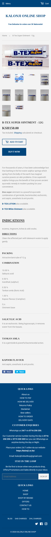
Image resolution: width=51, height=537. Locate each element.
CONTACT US (25, 505)
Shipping (18, 133)
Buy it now (14, 152)
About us (25, 394)
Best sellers (25, 413)
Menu (8, 3)
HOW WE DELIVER (26, 402)
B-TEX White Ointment (12, 209)
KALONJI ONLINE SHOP (25, 16)
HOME (25, 490)
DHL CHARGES (35, 519)
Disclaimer (25, 409)
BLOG (10, 519)
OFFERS (25, 502)
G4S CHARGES (21, 519)
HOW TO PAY (25, 398)
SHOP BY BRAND (25, 498)
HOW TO (25, 509)
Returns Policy (25, 405)
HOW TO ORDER (25, 416)
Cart (47, 3)
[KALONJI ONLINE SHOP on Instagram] (46, 524)
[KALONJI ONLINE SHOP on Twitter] (36, 524)
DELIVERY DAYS (26, 420)
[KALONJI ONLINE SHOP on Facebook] (41, 524)
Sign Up (43, 477)
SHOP (25, 494)
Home (4, 36)
